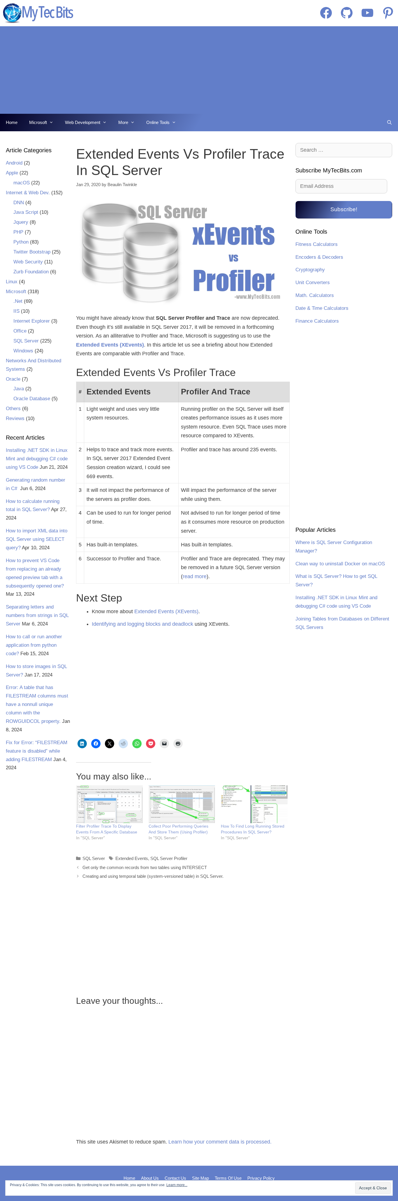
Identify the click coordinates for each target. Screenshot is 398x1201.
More (123, 122)
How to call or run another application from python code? (34, 645)
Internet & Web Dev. (28, 192)
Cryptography (310, 269)
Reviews (15, 418)
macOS (21, 183)
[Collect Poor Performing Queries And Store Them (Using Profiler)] (182, 804)
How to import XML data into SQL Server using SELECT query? (36, 539)
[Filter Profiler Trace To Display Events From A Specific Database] (109, 804)
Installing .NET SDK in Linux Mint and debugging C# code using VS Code (37, 458)
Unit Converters (312, 282)
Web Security (28, 262)
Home (11, 122)
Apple (12, 173)
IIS (16, 311)
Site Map (200, 1178)
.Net (17, 301)
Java (18, 388)
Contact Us (175, 1178)
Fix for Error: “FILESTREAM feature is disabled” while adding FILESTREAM (36, 751)
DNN (18, 202)
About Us (150, 1178)
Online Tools (158, 122)
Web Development (82, 122)
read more (195, 576)
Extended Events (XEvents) (166, 611)
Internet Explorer (31, 321)
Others (13, 408)
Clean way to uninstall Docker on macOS (340, 564)
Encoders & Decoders (319, 257)
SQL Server (93, 858)
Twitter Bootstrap (31, 252)
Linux (11, 281)
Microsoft (38, 122)
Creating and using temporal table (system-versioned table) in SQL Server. (152, 876)
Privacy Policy (261, 1178)
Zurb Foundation (31, 272)
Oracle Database (31, 398)
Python (21, 242)
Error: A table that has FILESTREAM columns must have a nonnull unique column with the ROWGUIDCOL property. (37, 704)
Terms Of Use (228, 1178)
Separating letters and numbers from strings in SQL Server (37, 615)
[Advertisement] (199, 70)
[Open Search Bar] (389, 122)
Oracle (13, 379)
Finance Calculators (317, 321)
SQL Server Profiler (168, 858)
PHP (18, 232)
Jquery (20, 222)
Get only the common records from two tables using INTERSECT (144, 867)
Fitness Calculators (316, 244)
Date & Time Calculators (321, 308)
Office (20, 331)
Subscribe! (343, 209)
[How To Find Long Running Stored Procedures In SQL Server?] (254, 804)
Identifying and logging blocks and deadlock (142, 624)
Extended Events (131, 858)
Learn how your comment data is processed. (220, 1142)
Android (14, 163)
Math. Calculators (314, 295)
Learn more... (176, 1185)
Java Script (25, 212)
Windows (23, 351)
